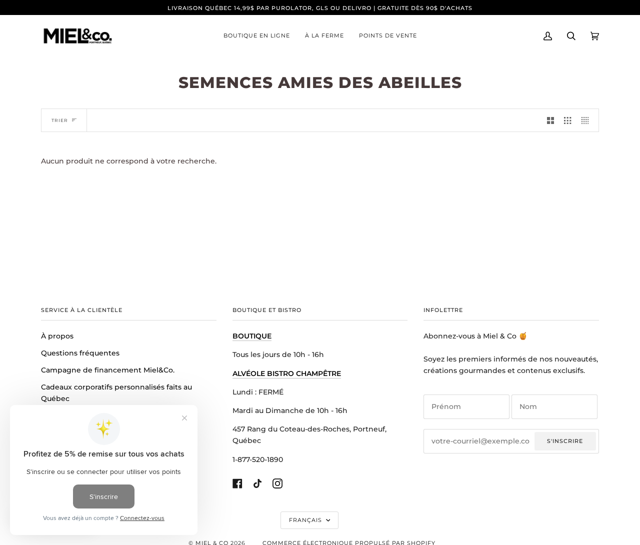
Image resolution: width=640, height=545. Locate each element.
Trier (60, 120)
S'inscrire (565, 441)
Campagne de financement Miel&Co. (107, 370)
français (306, 520)
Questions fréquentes (80, 353)
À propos (57, 336)
